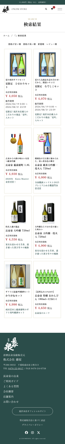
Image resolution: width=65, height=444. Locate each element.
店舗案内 (8, 396)
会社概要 (8, 391)
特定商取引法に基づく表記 (32, 420)
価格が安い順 (14, 44)
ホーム (6, 36)
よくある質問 (11, 386)
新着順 (41, 44)
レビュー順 (51, 44)
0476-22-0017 (15, 369)
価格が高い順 (29, 44)
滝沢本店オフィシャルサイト (32, 411)
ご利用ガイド (11, 381)
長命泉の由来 (11, 376)
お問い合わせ (11, 402)
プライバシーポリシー (32, 425)
